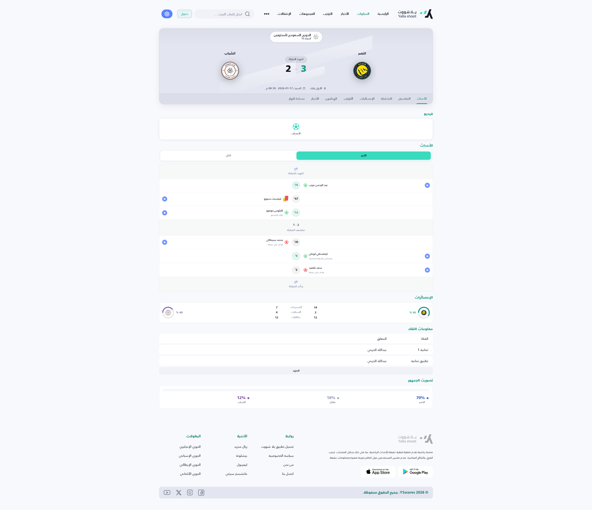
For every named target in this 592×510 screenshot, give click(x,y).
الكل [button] (228, 155)
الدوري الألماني (190, 473)
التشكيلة (386, 98)
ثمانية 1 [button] (423, 349)
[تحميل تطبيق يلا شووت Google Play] (415, 472)
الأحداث (422, 98)
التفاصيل (404, 98)
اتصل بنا (288, 473)
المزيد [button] (296, 370)
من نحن (289, 464)
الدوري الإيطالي (190, 464)
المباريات (363, 14)
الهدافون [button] (331, 98)
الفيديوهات (307, 14)
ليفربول (242, 464)
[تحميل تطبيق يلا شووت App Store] (378, 472)
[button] (366, 185)
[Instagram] (190, 492)
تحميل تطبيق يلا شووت (277, 446)
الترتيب (328, 14)
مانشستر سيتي (236, 473)
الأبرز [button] (364, 155)
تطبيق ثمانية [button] (419, 360)
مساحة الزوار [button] (297, 98)
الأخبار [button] (315, 98)
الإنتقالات (284, 14)
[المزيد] (266, 14)
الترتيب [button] (348, 98)
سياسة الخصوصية (281, 455)
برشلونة (241, 455)
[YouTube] (167, 492)
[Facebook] (201, 493)
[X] (179, 492)
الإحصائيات (367, 98)
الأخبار (345, 14)
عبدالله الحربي (377, 349)
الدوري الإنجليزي (190, 446)
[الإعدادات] (167, 13)
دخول (184, 14)
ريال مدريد (240, 446)
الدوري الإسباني (190, 455)
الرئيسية (383, 14)
